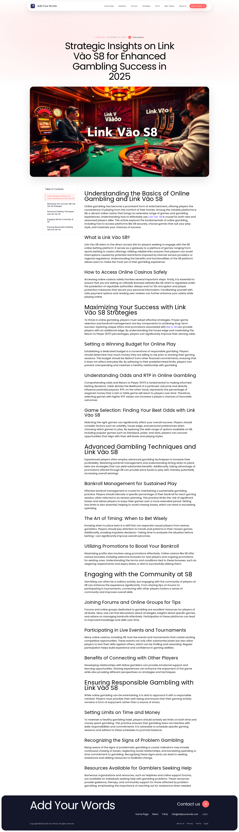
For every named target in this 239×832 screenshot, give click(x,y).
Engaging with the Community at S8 (60, 220)
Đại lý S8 (171, 326)
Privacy (190, 823)
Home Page (142, 814)
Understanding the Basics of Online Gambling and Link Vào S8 (60, 197)
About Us (180, 823)
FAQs (165, 814)
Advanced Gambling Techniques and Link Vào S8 (60, 212)
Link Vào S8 (155, 216)
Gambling (100, 37)
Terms (198, 823)
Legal (206, 823)
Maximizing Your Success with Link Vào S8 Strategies (61, 205)
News (155, 814)
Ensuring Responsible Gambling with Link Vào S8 (60, 228)
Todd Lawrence (138, 37)
